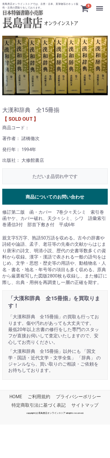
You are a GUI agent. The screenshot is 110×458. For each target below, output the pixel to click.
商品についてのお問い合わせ (55, 197)
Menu (100, 5)
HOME (15, 396)
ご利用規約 (39, 396)
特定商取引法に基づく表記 (39, 405)
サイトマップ (84, 405)
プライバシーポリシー (78, 396)
